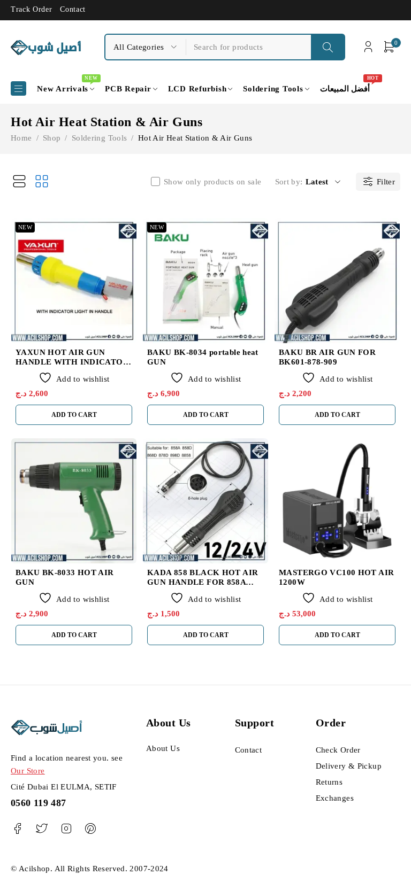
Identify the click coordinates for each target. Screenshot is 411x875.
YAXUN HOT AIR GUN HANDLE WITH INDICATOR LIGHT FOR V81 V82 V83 (72, 362)
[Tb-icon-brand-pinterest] (90, 828)
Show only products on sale (213, 181)
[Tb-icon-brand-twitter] (41, 828)
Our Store (27, 770)
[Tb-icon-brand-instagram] (66, 828)
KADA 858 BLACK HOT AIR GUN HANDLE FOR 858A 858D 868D (202, 582)
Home (21, 138)
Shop (52, 138)
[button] (74, 415)
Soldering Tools (99, 138)
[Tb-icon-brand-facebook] (17, 828)
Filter (386, 181)
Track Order (31, 9)
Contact (73, 9)
